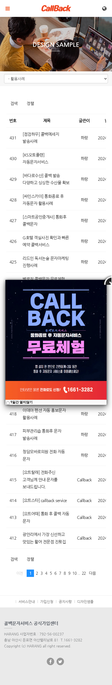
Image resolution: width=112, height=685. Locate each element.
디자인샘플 (85, 602)
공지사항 (65, 602)
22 (84, 573)
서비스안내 (26, 602)
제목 (47, 120)
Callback (84, 479)
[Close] (106, 280)
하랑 (84, 137)
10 (74, 573)
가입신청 (46, 602)
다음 (92, 573)
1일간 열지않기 (21, 402)
